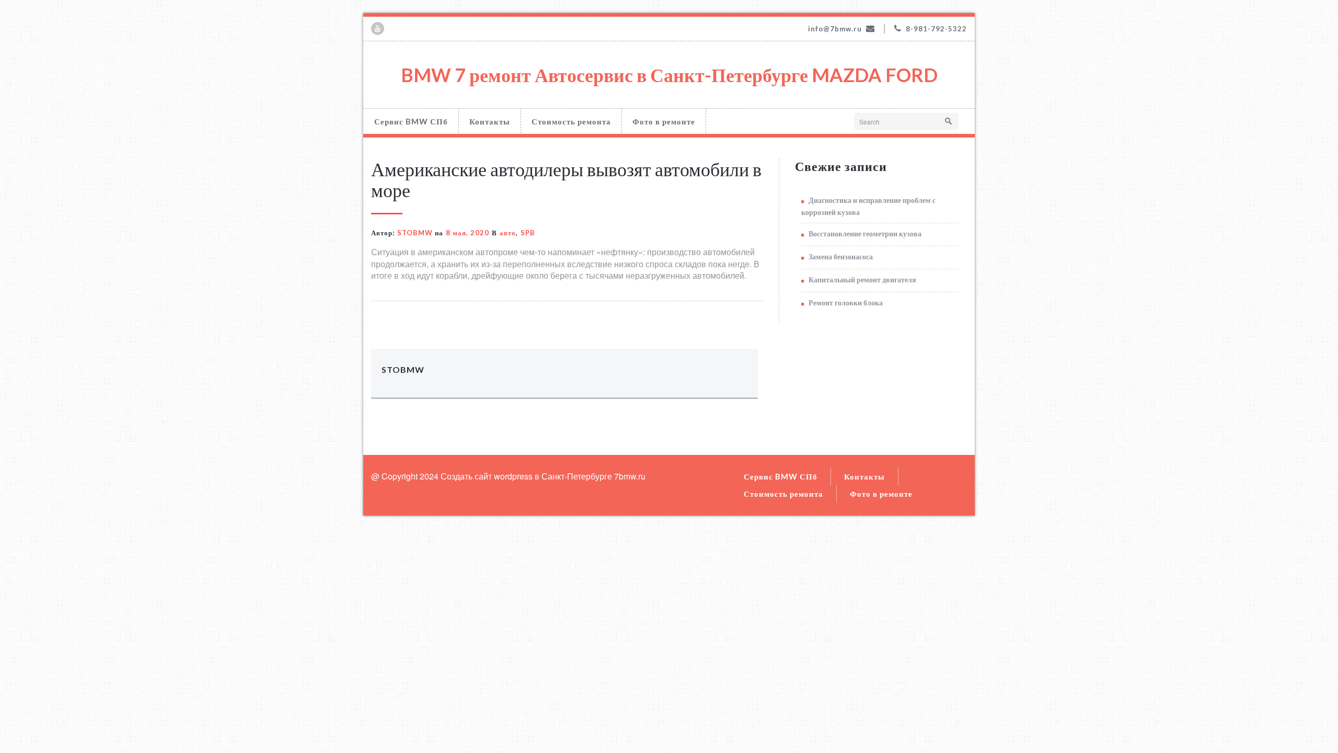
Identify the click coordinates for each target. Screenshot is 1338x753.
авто (508, 233)
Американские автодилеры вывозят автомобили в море (566, 179)
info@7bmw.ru (835, 29)
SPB (528, 233)
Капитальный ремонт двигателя (862, 279)
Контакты (489, 121)
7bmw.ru (629, 476)
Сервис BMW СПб (411, 121)
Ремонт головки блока (846, 302)
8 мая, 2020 (467, 233)
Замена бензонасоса (841, 256)
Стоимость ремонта (571, 121)
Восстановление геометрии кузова (865, 233)
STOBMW (415, 233)
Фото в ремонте (663, 121)
